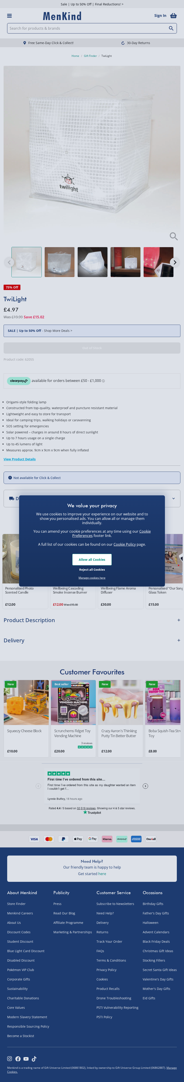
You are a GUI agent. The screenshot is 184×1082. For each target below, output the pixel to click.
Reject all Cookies (92, 569)
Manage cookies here (92, 577)
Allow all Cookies (92, 559)
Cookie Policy (125, 544)
